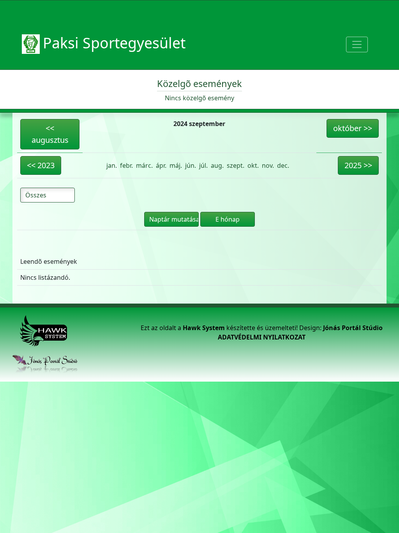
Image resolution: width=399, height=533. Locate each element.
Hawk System (204, 327)
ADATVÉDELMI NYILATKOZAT (261, 337)
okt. (253, 165)
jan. (111, 165)
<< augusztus (50, 134)
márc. (144, 165)
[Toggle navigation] (357, 44)
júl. (203, 165)
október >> (352, 128)
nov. (268, 165)
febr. (126, 165)
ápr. (161, 165)
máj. (175, 165)
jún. (190, 165)
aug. (217, 165)
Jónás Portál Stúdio (353, 327)
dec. (283, 165)
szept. (235, 165)
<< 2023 (41, 165)
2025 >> (358, 165)
